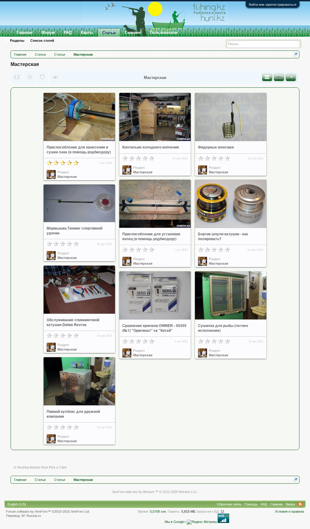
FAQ (68, 32)
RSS (300, 504)
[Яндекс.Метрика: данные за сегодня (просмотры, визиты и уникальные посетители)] (202, 522)
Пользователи (163, 32)
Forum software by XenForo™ (48, 511)
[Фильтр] (290, 77)
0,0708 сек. (158, 511)
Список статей (42, 40)
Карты (87, 32)
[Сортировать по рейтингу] (30, 77)
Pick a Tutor (58, 467)
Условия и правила (289, 511)
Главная (24, 32)
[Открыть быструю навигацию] (296, 54)
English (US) (17, 504)
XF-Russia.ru (31, 516)
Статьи (109, 33)
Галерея (133, 32)
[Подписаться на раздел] (279, 77)
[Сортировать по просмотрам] (55, 77)
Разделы (17, 40)
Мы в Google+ (175, 522)
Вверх (290, 504)
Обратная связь (229, 504)
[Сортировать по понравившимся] (42, 77)
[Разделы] (267, 77)
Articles (35, 467)
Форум (48, 32)
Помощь (251, 504)
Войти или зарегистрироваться (272, 4)
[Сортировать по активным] (17, 77)
